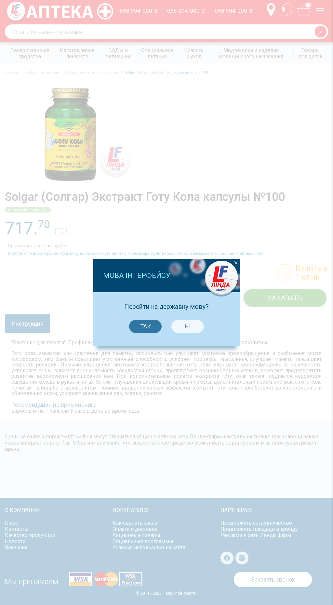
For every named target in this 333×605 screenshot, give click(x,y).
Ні (188, 326)
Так (145, 326)
